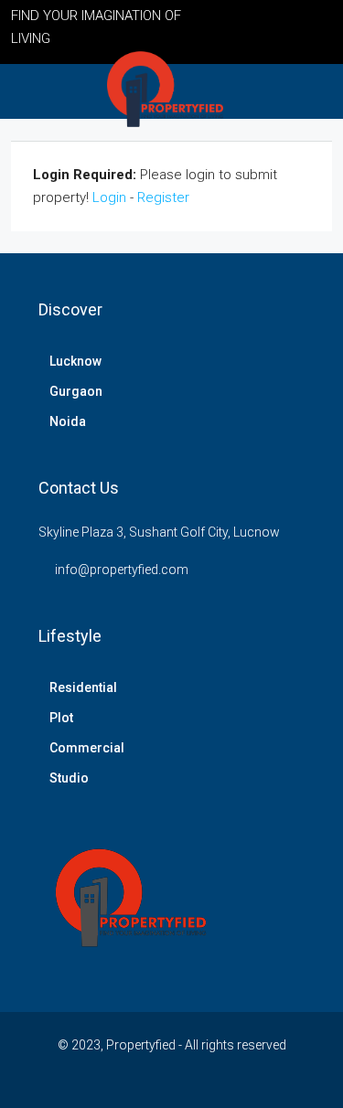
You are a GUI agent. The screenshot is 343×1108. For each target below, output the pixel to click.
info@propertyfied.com (121, 569)
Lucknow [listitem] (75, 361)
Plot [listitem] (61, 717)
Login (109, 197)
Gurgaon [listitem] (75, 391)
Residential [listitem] (83, 687)
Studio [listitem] (69, 778)
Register (163, 197)
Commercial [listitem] (86, 747)
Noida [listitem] (67, 421)
